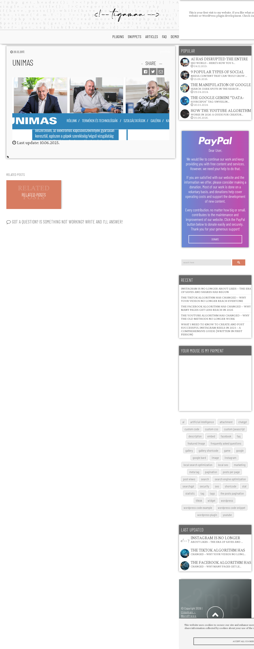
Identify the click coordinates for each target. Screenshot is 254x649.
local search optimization (198, 465)
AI (183, 422)
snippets (134, 36)
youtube (227, 515)
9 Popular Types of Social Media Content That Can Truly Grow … (219, 73)
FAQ (239, 436)
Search (239, 262)
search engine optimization (230, 479)
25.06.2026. (219, 75)
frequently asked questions (226, 443)
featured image (196, 443)
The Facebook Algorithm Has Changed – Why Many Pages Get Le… (221, 564)
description (195, 436)
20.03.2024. (217, 100)
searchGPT (188, 486)
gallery (189, 450)
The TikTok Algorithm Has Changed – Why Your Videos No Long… (218, 552)
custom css (211, 429)
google (240, 450)
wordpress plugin (207, 515)
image (215, 457)
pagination (211, 472)
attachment (226, 422)
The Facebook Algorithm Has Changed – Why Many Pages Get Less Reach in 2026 (216, 308)
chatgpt (242, 422)
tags (212, 493)
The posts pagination (232, 493)
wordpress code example (198, 507)
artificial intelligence (202, 422)
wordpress (227, 500)
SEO (217, 486)
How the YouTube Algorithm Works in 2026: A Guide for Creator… (221, 112)
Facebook (226, 436)
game (227, 450)
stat (244, 486)
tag (202, 493)
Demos (175, 36)
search (205, 479)
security (204, 486)
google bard (199, 457)
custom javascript (234, 429)
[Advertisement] (215, 383)
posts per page (231, 472)
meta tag (194, 472)
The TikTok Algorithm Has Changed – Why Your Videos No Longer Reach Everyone (213, 299)
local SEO (223, 465)
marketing (239, 465)
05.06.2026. (221, 113)
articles (151, 36)
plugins (118, 36)
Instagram (230, 457)
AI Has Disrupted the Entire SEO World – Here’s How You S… (219, 60)
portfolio (165, 51)
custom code (192, 429)
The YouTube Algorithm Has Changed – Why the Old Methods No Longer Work (215, 317)
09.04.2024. (221, 87)
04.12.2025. (219, 62)
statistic (190, 493)
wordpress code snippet (231, 507)
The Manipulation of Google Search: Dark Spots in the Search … (221, 86)
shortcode (230, 486)
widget (211, 500)
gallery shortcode (208, 450)
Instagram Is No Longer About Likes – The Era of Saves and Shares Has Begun (216, 290)
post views (189, 479)
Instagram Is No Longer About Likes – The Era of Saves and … (217, 539)
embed (211, 436)
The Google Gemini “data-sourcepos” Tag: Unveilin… (217, 99)
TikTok (199, 500)
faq (164, 36)
